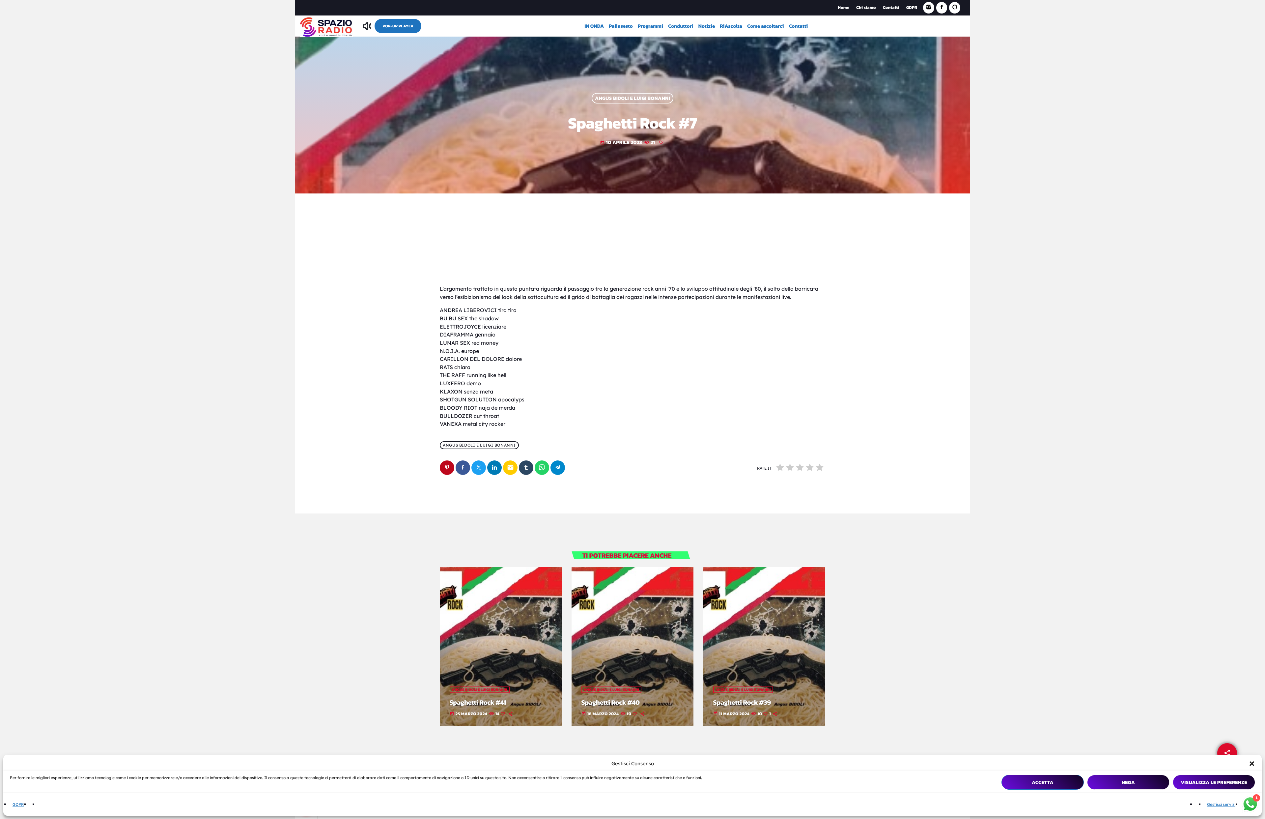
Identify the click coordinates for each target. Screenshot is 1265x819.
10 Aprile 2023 (621, 142)
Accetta (1043, 782)
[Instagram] (928, 8)
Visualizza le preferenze (1214, 782)
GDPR (18, 804)
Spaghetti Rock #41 (478, 702)
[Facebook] (941, 8)
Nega (1128, 782)
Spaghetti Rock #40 (610, 702)
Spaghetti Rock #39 (742, 702)
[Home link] (326, 26)
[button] (1252, 763)
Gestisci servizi (1221, 804)
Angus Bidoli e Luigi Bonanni (632, 98)
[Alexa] (954, 8)
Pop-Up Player (397, 26)
